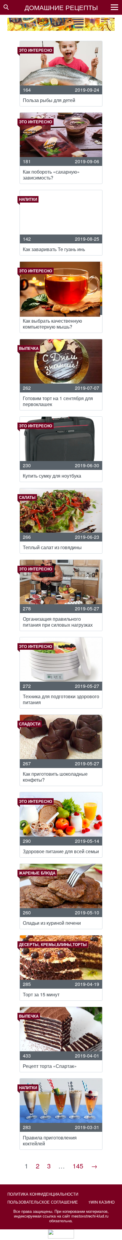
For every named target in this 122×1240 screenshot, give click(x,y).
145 (78, 1165)
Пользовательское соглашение (42, 1202)
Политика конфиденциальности (42, 1194)
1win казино (101, 1202)
